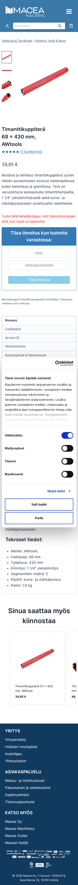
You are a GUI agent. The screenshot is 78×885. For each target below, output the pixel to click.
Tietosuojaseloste (20, 802)
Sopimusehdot (17, 795)
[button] (7, 57)
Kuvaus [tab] (11, 320)
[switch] (67, 448)
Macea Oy (13, 821)
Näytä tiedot (56, 491)
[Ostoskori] (71, 26)
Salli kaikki (39, 504)
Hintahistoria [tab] (15, 346)
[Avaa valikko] (69, 11)
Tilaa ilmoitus (39, 280)
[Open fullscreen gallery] (72, 109)
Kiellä (39, 518)
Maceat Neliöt (16, 843)
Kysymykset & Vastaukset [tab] (25, 355)
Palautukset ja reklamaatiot (28, 788)
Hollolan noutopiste (21, 747)
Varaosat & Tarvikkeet (17, 40)
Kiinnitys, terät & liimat (50, 40)
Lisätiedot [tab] (13, 329)
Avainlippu (13, 754)
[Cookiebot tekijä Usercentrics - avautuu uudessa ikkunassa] (55, 363)
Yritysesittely (15, 740)
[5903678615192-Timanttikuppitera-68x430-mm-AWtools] (44, 82)
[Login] (7, 26)
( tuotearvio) (31, 152)
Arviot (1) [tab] (12, 338)
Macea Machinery (20, 829)
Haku (61, 27)
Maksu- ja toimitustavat (25, 780)
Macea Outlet (16, 836)
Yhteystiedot (15, 761)
